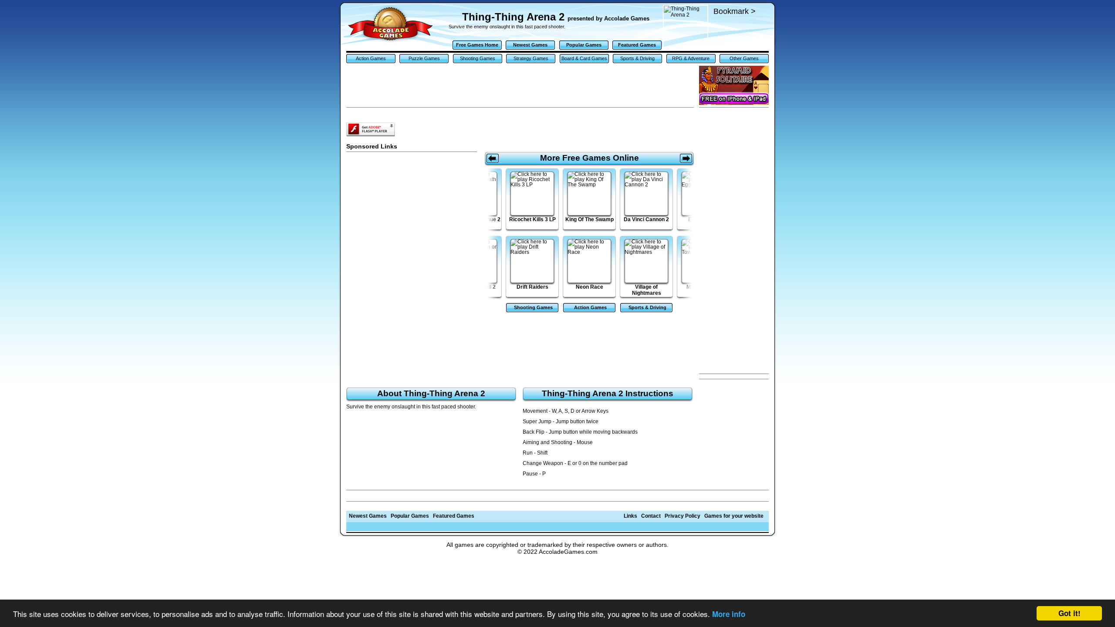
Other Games (744, 58)
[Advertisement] (734, 240)
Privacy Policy (682, 516)
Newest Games (530, 44)
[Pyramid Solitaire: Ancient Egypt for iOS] (734, 85)
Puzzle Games (424, 58)
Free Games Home (477, 44)
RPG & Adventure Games (691, 59)
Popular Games (583, 44)
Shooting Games (477, 58)
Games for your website (734, 516)
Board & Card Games (584, 58)
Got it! (1069, 613)
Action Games (371, 58)
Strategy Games (531, 58)
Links (630, 516)
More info (728, 614)
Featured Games (637, 44)
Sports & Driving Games (637, 59)
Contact (651, 516)
